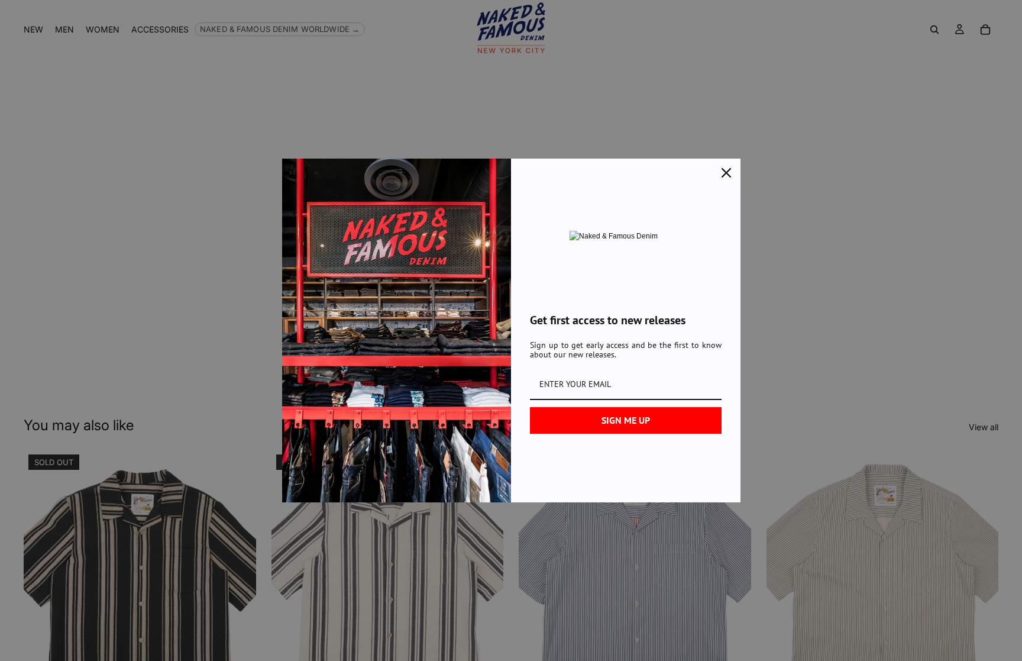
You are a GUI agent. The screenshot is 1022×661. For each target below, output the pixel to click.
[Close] (726, 173)
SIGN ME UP (625, 420)
